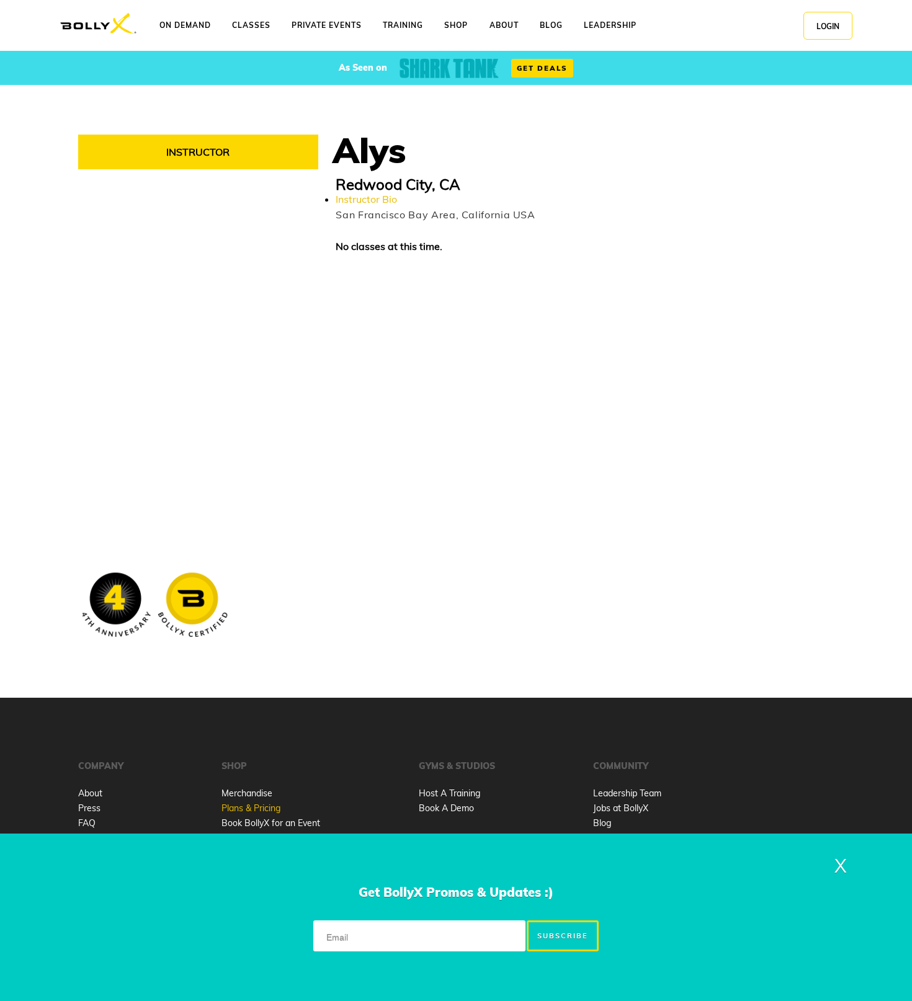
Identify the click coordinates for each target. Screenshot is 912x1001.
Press (89, 808)
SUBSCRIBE (562, 936)
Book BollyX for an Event (270, 823)
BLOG (551, 25)
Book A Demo (446, 808)
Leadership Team (627, 793)
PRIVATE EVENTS (327, 25)
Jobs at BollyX (620, 808)
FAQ (87, 823)
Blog (602, 823)
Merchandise (246, 793)
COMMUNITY (620, 766)
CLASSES (251, 25)
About (90, 793)
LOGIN (827, 26)
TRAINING (403, 25)
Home (98, 24)
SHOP (456, 25)
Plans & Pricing (250, 808)
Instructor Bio (366, 199)
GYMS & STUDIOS (457, 766)
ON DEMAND (185, 25)
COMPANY (100, 766)
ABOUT (504, 25)
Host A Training (449, 793)
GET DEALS (542, 68)
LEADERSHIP (610, 25)
